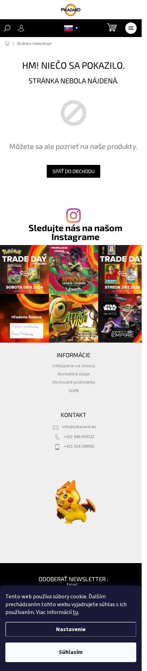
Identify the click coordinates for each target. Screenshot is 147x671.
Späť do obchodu (73, 171)
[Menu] (131, 28)
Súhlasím (71, 652)
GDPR (74, 390)
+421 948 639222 (79, 436)
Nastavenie (71, 629)
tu (75, 612)
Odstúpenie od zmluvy (73, 366)
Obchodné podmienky (73, 382)
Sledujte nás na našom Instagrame (75, 232)
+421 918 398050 (79, 446)
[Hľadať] (7, 28)
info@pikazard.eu (79, 426)
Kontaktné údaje (74, 374)
